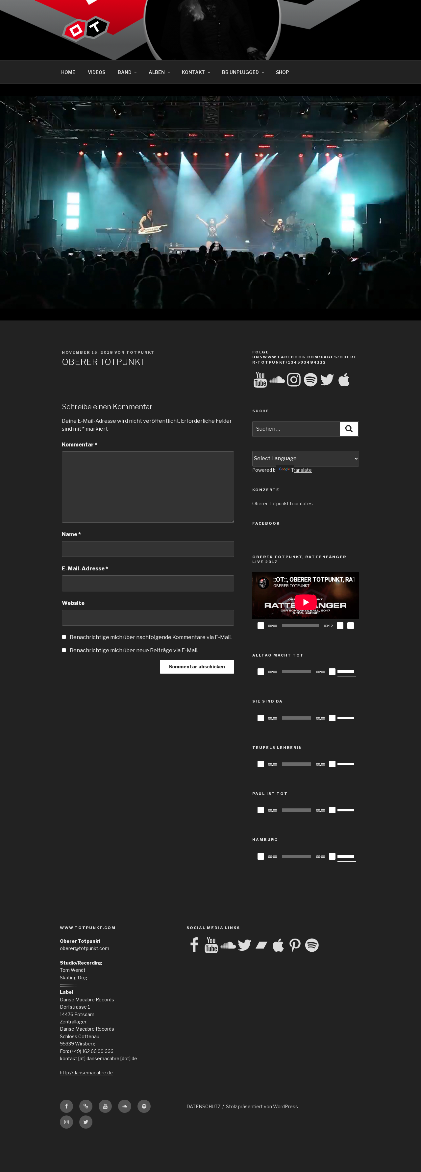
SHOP (282, 72)
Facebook (266, 523)
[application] (305, 602)
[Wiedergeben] (261, 625)
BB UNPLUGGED (240, 72)
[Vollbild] (350, 625)
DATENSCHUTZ (203, 1106)
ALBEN (157, 72)
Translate (301, 470)
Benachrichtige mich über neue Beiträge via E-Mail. (134, 650)
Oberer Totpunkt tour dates (282, 503)
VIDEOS (96, 72)
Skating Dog (73, 977)
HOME (68, 72)
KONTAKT (193, 72)
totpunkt (140, 352)
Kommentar (79, 445)
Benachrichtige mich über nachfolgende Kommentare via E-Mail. (151, 637)
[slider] (346, 671)
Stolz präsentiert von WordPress (262, 1106)
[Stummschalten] (340, 625)
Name (71, 534)
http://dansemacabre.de (86, 1072)
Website (73, 603)
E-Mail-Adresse (85, 568)
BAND (125, 72)
